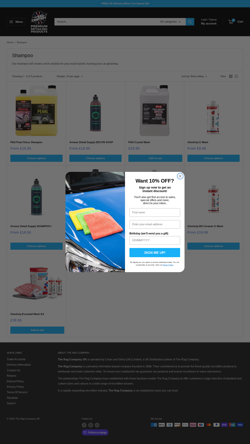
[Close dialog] (180, 176)
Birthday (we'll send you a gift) (148, 233)
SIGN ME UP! (154, 252)
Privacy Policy (168, 265)
